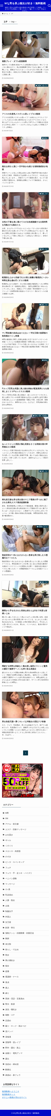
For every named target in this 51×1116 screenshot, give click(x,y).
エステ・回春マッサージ (15, 829)
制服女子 (9, 911)
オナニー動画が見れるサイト (14, 1097)
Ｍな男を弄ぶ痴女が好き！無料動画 (25, 3)
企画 (7, 905)
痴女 (7, 965)
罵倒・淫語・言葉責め (14, 998)
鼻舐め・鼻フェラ (13, 1075)
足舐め (8, 1020)
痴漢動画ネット (8, 1094)
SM (6, 818)
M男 (7, 813)
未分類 (8, 944)
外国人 (8, 916)
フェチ (8, 867)
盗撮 (7, 971)
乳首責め (9, 894)
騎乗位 (8, 1069)
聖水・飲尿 (10, 1004)
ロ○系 (7, 889)
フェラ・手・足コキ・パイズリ (18, 873)
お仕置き (9, 834)
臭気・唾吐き (11, 1009)
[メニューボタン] (1, 5)
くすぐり (9, 845)
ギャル (8, 840)
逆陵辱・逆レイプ (13, 1042)
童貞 (7, 982)
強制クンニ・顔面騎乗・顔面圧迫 (19, 933)
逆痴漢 (8, 1036)
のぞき (8, 856)
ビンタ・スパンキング (14, 862)
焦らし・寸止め (12, 949)
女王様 (8, 922)
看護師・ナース (12, 976)
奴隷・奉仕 (10, 927)
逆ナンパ (9, 1031)
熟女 (7, 955)
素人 (7, 987)
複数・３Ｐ (10, 1015)
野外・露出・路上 (13, 1047)
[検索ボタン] (49, 5)
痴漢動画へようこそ (10, 1091)
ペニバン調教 (11, 878)
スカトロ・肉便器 (13, 851)
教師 (7, 938)
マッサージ (10, 884)
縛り (7, 993)
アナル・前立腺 (12, 824)
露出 (7, 1058)
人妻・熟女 (10, 900)
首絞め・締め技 (12, 1064)
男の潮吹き (10, 960)
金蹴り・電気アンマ (13, 1053)
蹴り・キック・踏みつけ (15, 1026)
